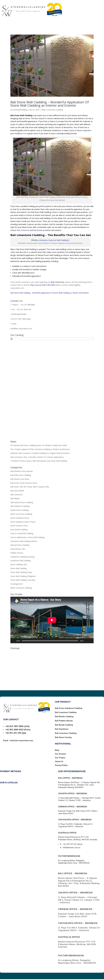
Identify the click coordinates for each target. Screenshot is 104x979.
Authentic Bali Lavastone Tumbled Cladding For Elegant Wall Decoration (40, 453)
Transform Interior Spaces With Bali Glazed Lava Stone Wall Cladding (38, 461)
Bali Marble (15, 498)
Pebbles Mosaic (16, 553)
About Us (59, 761)
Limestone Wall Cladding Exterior (23, 541)
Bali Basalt (37, 230)
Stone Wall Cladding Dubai (21, 572)
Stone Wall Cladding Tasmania (22, 580)
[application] (52, 620)
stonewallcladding (20, 110)
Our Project (60, 758)
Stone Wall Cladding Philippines (23, 576)
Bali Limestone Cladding (66, 733)
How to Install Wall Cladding (21, 533)
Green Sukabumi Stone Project (23, 522)
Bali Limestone (23, 230)
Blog (57, 750)
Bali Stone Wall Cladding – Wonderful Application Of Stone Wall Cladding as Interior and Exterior (49, 104)
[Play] (13, 640)
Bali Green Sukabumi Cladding (68, 708)
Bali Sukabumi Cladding (19, 506)
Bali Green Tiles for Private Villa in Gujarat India (29, 487)
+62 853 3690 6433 (14, 729)
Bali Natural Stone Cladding (21, 502)
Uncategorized (16, 584)
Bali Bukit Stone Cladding (20, 475)
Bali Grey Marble (17, 490)
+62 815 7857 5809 (14, 726)
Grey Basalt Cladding (18, 529)
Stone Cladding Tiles (18, 564)
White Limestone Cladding (52, 110)
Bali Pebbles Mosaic (64, 721)
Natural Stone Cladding (19, 545)
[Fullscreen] (90, 640)
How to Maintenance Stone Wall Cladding (27, 537)
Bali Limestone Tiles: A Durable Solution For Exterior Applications (37, 457)
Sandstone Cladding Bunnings (22, 557)
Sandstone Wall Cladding (20, 560)
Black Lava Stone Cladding (21, 514)
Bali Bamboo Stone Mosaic (21, 471)
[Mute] (86, 640)
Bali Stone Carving (63, 737)
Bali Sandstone (61, 729)
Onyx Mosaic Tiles (17, 549)
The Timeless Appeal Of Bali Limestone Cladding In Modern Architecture (40, 449)
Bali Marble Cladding (64, 716)
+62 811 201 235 (13, 733)
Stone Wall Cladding (18, 568)
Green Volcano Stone (19, 525)
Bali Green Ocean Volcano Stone (23, 483)
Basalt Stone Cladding (19, 510)
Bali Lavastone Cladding (65, 712)
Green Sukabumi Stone (19, 518)
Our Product (60, 754)
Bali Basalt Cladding (64, 725)
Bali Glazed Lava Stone (19, 479)
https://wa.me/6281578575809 (42, 285)
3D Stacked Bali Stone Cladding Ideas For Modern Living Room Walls (38, 445)
